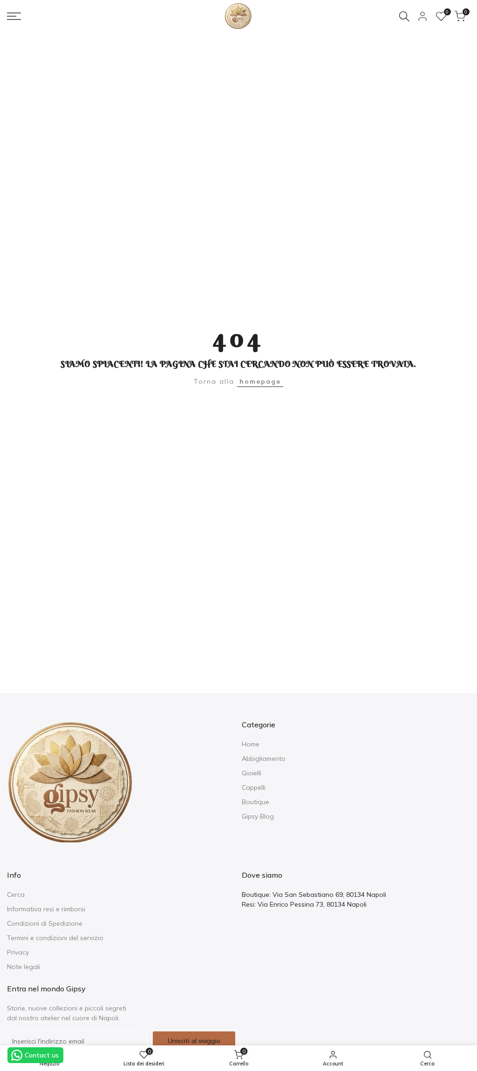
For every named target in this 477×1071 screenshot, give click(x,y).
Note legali (23, 967)
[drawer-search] (404, 16)
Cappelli (254, 787)
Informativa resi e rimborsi (46, 909)
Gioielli (251, 773)
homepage (260, 381)
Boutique (255, 802)
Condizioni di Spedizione (44, 923)
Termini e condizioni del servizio (55, 938)
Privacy (18, 952)
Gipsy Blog (258, 816)
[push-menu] (14, 16)
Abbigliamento (264, 758)
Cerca (16, 894)
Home (250, 744)
